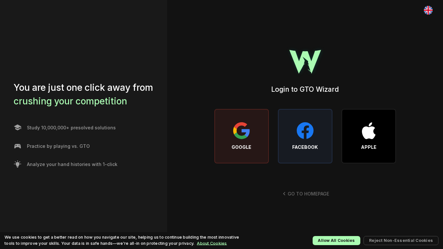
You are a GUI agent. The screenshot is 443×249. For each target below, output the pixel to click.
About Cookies (212, 243)
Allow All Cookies (336, 240)
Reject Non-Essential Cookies (401, 240)
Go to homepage (308, 193)
